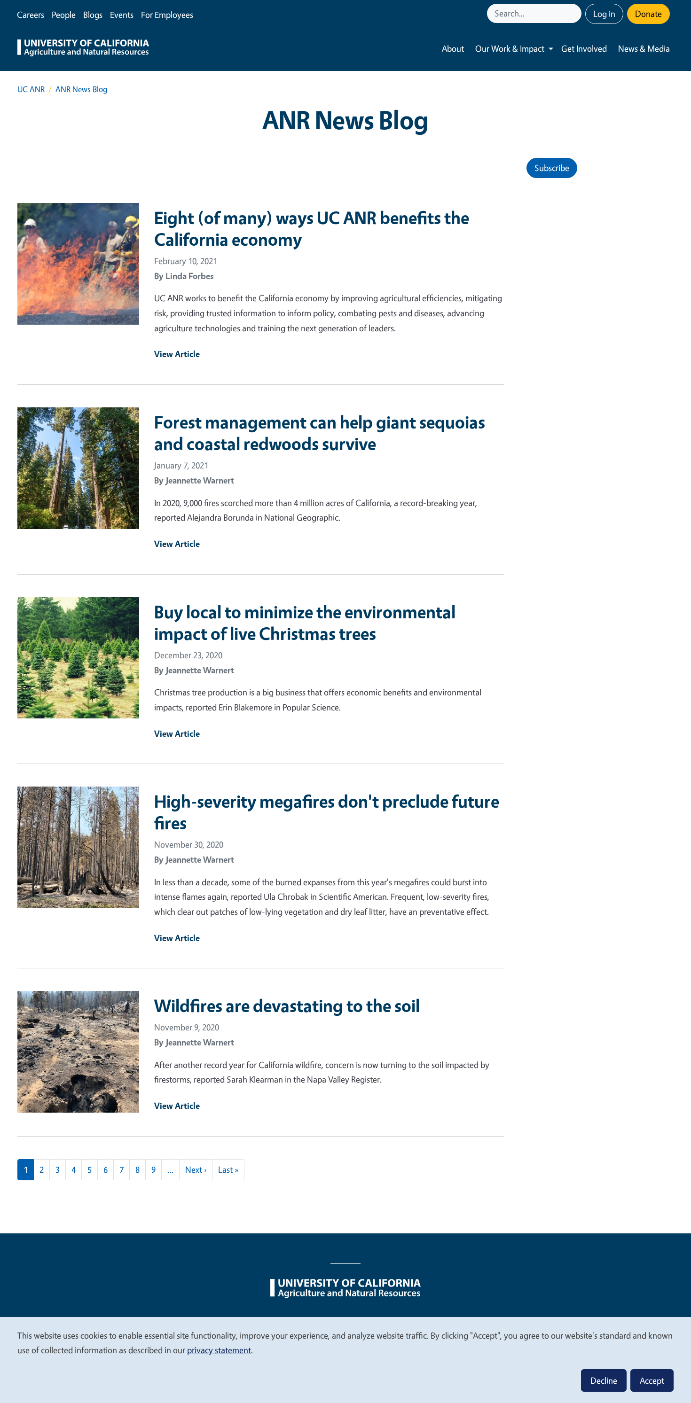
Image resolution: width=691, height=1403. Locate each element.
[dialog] (345, 1359)
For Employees (167, 14)
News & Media (644, 48)
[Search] (575, 13)
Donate (648, 13)
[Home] (83, 48)
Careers (30, 14)
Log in (604, 13)
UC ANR (31, 89)
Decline (603, 1380)
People (64, 14)
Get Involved (584, 48)
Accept (652, 1380)
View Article (177, 353)
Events (121, 14)
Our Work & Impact (509, 48)
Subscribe (551, 167)
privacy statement (219, 1350)
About (453, 48)
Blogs (92, 14)
